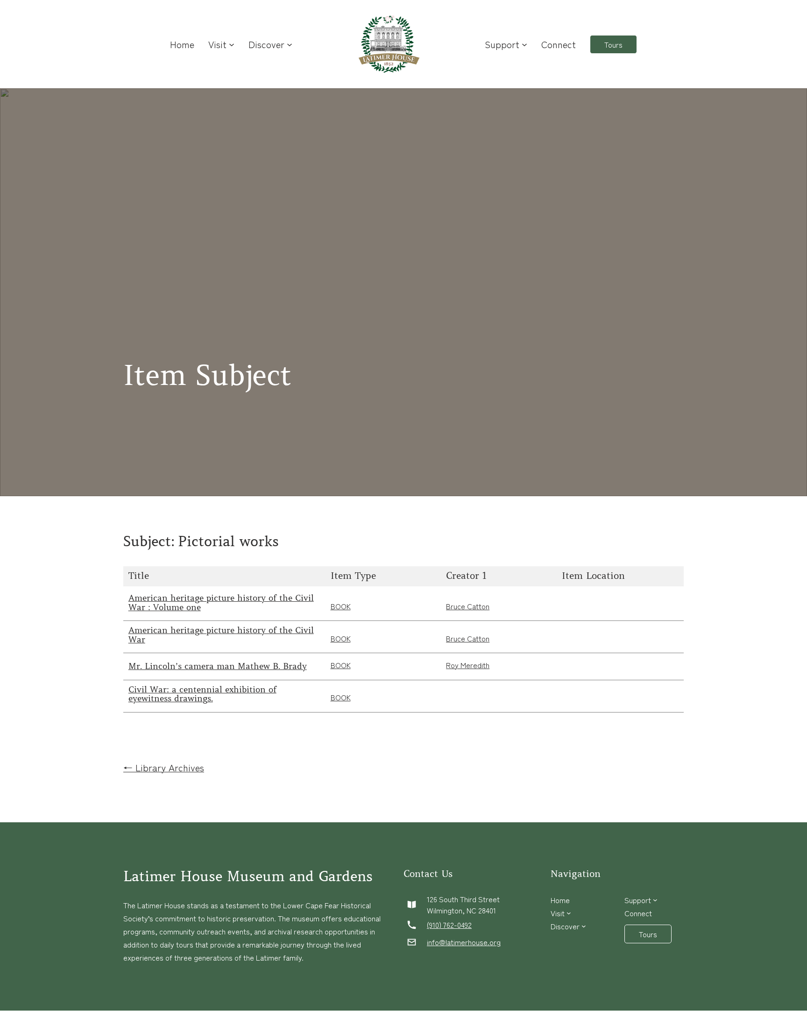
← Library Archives (163, 767)
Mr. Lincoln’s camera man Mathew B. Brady (217, 666)
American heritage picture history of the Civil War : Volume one (221, 603)
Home (182, 44)
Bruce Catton (467, 606)
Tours (613, 44)
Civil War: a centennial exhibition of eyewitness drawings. (202, 694)
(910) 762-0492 (449, 924)
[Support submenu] (524, 44)
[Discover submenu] (289, 44)
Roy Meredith (467, 664)
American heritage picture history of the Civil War (221, 635)
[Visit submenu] (231, 44)
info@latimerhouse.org (464, 942)
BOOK (341, 606)
